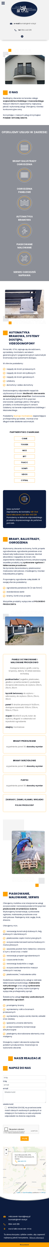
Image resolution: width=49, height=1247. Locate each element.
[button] (36, 1153)
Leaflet (18, 1192)
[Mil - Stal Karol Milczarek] (24, 9)
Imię (5, 1081)
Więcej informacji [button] (36, 1238)
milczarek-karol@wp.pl (19, 1216)
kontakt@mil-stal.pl (25, 23)
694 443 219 (25, 30)
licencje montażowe (23, 416)
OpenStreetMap (27, 1192)
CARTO (43, 1192)
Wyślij (24, 1138)
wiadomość (8, 1104)
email (5, 1088)
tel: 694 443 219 (29, 514)
